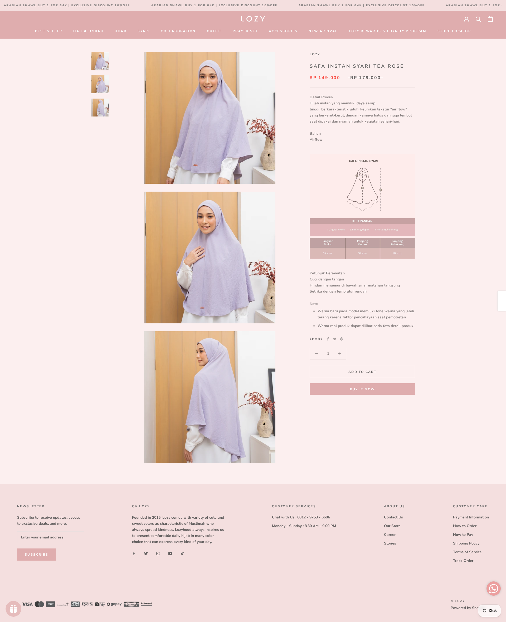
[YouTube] (170, 553)
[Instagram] (158, 553)
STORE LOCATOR (454, 31)
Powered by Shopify (468, 607)
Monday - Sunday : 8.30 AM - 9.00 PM (304, 525)
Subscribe (36, 554)
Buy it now (362, 389)
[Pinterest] (341, 339)
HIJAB (120, 31)
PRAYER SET (245, 31)
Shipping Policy (466, 543)
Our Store (392, 525)
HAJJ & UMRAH (88, 31)
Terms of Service (467, 552)
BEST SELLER (48, 31)
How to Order (464, 525)
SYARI (144, 31)
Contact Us (393, 517)
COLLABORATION (178, 31)
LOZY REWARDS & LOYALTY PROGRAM (387, 31)
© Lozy (458, 601)
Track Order (463, 560)
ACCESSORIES (283, 31)
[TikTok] (182, 553)
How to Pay (463, 534)
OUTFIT (214, 31)
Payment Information (471, 517)
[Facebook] (327, 339)
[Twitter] (334, 339)
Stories (390, 543)
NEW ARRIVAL (323, 31)
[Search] (478, 19)
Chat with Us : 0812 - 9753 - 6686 (301, 517)
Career (390, 534)
